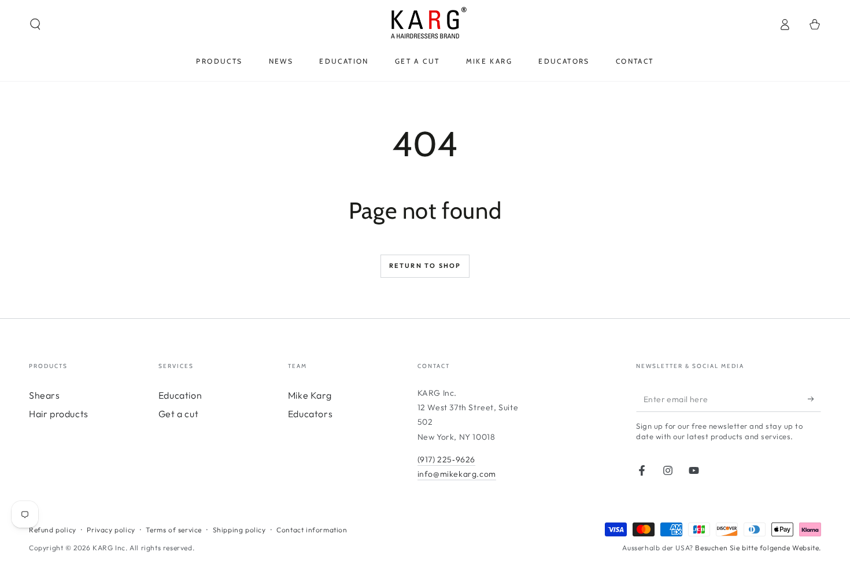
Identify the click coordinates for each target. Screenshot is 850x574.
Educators (310, 414)
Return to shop (425, 266)
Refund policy (52, 529)
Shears (44, 395)
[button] (35, 24)
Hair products (58, 414)
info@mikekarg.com (456, 474)
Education (180, 395)
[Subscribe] (814, 398)
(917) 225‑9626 (446, 459)
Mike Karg (309, 395)
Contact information (311, 529)
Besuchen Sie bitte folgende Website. (758, 547)
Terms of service (174, 529)
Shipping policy (239, 529)
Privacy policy (111, 529)
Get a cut (178, 414)
